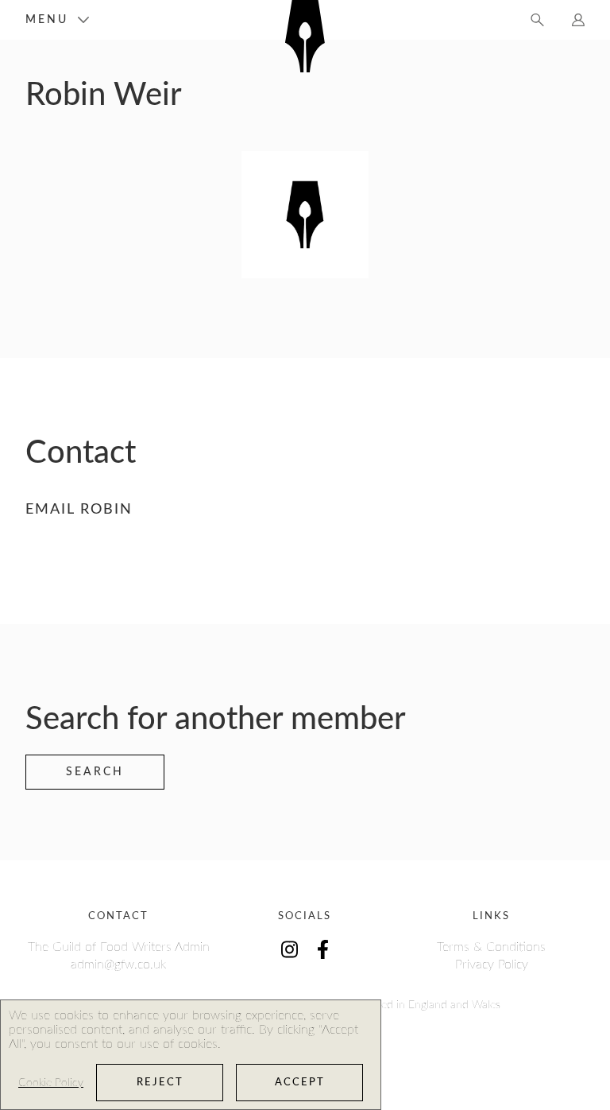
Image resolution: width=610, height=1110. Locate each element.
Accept (300, 1082)
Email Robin (79, 510)
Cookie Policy (50, 1083)
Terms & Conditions (491, 947)
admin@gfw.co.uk (118, 964)
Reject (160, 1082)
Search (95, 772)
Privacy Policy (491, 964)
